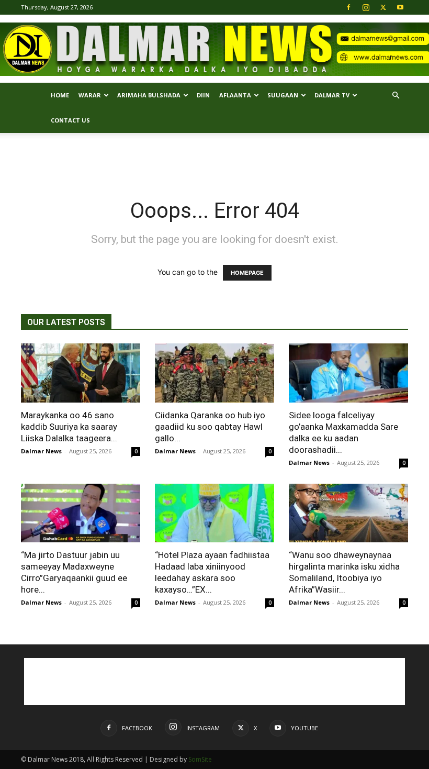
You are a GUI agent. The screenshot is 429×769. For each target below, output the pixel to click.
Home (60, 95)
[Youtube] (400, 7)
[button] (395, 96)
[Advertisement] (214, 156)
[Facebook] (348, 7)
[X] (383, 7)
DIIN (203, 95)
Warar (89, 95)
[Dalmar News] (214, 49)
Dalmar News (41, 451)
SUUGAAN (282, 95)
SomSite (200, 759)
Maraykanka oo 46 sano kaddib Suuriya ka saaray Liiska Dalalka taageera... (69, 426)
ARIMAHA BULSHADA (148, 95)
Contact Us (70, 120)
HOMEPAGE (247, 272)
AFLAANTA (235, 95)
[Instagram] (366, 7)
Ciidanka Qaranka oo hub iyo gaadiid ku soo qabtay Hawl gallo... (210, 426)
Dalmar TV (331, 95)
